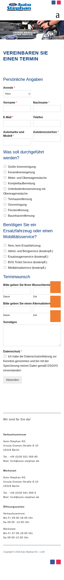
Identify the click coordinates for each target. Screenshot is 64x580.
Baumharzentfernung (21, 215)
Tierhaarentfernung (20, 199)
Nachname (41, 102)
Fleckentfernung (18, 210)
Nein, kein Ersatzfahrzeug (24, 245)
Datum (6, 296)
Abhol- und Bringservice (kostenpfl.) (30, 251)
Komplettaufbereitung (21, 183)
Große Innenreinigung (22, 166)
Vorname (10, 102)
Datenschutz (12, 351)
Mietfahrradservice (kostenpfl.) (27, 267)
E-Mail (8, 117)
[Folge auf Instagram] (59, 2)
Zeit (35, 296)
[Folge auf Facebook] (53, 2)
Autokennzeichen (46, 132)
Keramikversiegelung (21, 172)
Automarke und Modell (13, 134)
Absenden (12, 379)
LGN (42, 552)
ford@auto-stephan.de (24, 460)
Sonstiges (10, 322)
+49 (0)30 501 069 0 (23, 492)
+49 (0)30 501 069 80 (24, 456)
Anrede (9, 87)
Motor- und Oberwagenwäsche (27, 177)
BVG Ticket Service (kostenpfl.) (27, 262)
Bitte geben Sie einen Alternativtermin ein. (31, 303)
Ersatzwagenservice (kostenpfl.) (28, 256)
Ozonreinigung (17, 204)
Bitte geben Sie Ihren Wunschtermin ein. (30, 284)
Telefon (38, 117)
